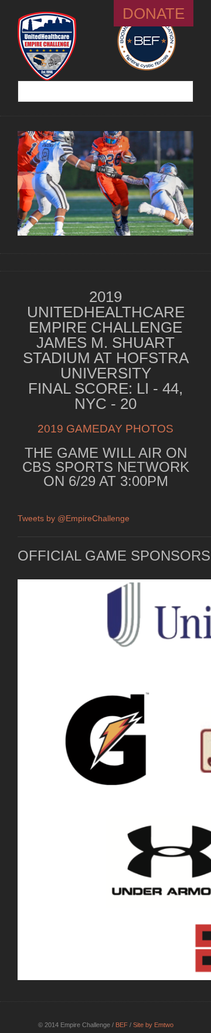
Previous (26, 180)
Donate (153, 13)
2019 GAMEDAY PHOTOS (105, 428)
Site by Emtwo (153, 1024)
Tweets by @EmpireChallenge (74, 518)
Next (184, 180)
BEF (121, 1024)
